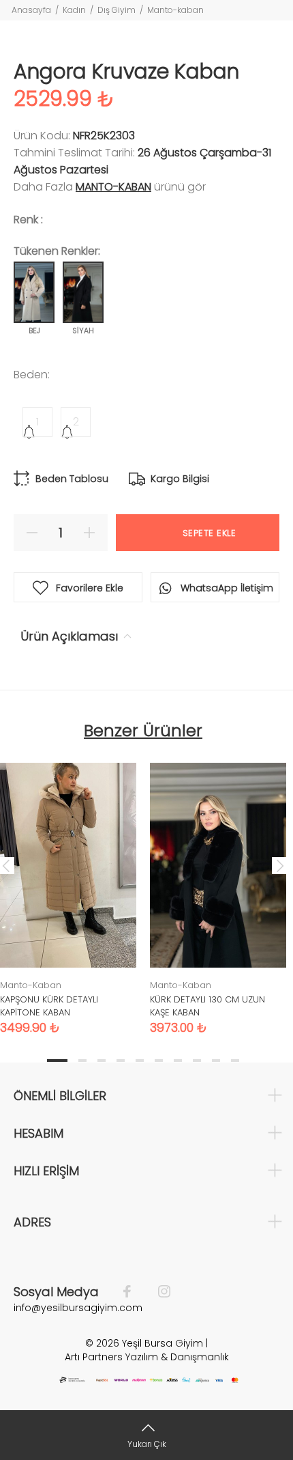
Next (280, 865)
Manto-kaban (175, 10)
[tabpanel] (218, 888)
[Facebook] (133, 1292)
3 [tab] (101, 1060)
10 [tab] (235, 1060)
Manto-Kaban (113, 187)
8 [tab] (197, 1060)
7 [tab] (178, 1060)
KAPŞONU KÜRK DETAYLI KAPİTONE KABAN (49, 1006)
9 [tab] (216, 1060)
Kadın (74, 10)
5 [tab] (140, 1060)
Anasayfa (31, 10)
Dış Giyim (116, 10)
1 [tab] (57, 1060)
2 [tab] (82, 1060)
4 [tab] (121, 1060)
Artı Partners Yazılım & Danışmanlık (147, 1357)
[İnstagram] (157, 1292)
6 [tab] (159, 1060)
